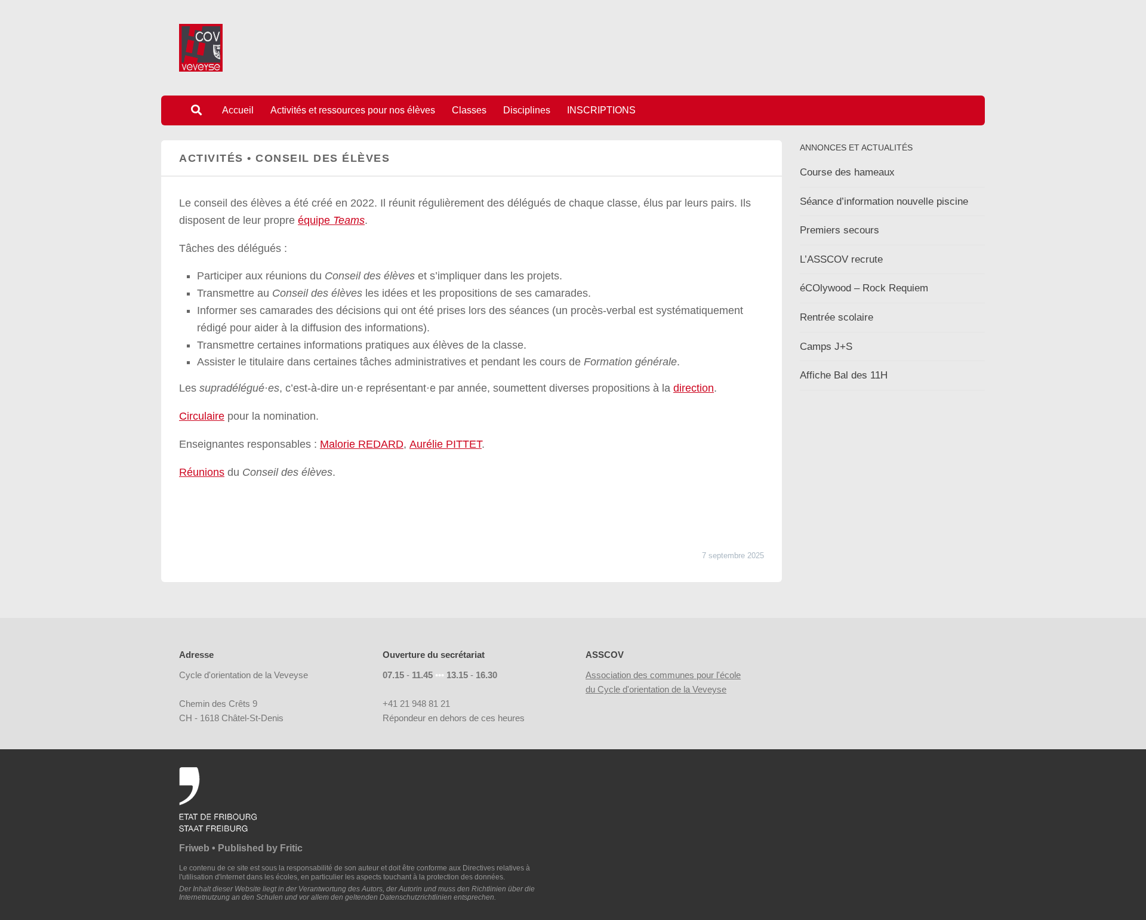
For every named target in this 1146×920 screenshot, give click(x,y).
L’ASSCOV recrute (841, 259)
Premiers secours (839, 230)
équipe (331, 220)
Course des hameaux (847, 172)
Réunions (201, 472)
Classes (469, 110)
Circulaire (201, 416)
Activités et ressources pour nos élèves (352, 110)
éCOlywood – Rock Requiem (864, 288)
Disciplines (526, 110)
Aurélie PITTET (445, 444)
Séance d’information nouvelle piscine (884, 201)
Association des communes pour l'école (663, 675)
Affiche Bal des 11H (844, 375)
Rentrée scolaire (836, 317)
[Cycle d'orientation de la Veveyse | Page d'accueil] (201, 48)
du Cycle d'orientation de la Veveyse (656, 689)
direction (693, 388)
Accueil (238, 110)
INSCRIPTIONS (601, 110)
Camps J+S (826, 346)
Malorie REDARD (361, 444)
